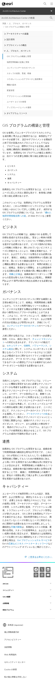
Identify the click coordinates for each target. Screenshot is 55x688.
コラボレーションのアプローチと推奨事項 (24, 79)
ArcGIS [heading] (5, 584)
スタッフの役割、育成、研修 (19, 73)
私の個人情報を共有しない (15, 677)
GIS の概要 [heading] (6, 597)
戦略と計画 (14, 274)
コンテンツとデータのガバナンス (21, 68)
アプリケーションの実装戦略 (19, 96)
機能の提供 (11, 85)
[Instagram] (42, 575)
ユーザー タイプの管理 (16, 102)
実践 (4, 23)
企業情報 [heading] (6, 603)
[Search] (51, 17)
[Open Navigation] (51, 4)
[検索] (45, 4)
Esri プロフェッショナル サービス (33, 540)
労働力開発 (16, 527)
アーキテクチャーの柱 (37, 414)
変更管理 (10, 90)
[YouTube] (48, 575)
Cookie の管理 (10, 669)
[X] (42, 569)
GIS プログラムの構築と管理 (17, 27)
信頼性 (27, 345)
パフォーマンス (39, 345)
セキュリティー (14, 345)
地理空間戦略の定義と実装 (18, 62)
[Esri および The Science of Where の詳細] (8, 573)
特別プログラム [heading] (8, 610)
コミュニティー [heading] (8, 590)
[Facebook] (36, 569)
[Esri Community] (36, 575)
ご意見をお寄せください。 (41, 557)
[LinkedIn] (48, 569)
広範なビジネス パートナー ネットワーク (28, 543)
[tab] (27, 34)
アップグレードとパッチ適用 (19, 107)
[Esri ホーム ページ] (7, 4)
